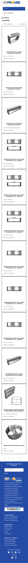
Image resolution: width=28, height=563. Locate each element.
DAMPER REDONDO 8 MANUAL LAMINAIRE (14, 445)
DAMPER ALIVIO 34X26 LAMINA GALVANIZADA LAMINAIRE (14, 88)
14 (19, 458)
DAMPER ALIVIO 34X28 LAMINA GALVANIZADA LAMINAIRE (14, 124)
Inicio (5, 13)
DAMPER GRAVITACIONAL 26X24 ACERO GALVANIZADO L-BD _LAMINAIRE (14, 196)
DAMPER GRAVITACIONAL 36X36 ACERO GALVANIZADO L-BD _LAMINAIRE (14, 303)
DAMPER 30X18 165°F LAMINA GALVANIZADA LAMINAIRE (14, 52)
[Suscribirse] (22, 470)
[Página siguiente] (23, 458)
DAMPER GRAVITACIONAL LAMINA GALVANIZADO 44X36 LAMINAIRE (14, 374)
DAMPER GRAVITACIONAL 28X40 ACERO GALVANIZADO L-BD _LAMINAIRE (14, 231)
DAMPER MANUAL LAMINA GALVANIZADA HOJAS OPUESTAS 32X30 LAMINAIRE (14, 410)
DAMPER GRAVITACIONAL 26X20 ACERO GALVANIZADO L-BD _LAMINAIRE (14, 160)
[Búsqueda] (23, 8)
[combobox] (14, 8)
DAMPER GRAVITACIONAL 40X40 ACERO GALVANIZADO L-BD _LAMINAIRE (14, 339)
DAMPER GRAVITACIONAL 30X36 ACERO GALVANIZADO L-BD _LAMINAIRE (14, 267)
